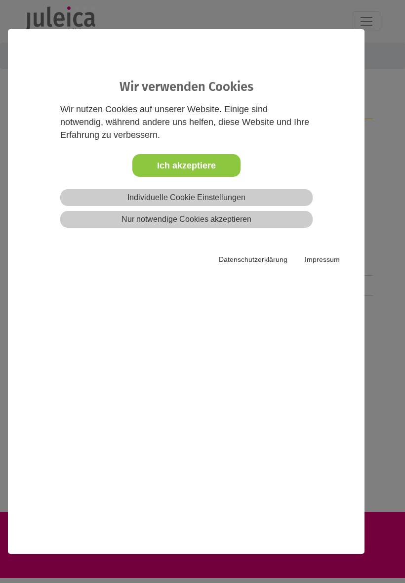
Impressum (322, 259)
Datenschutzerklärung (253, 259)
